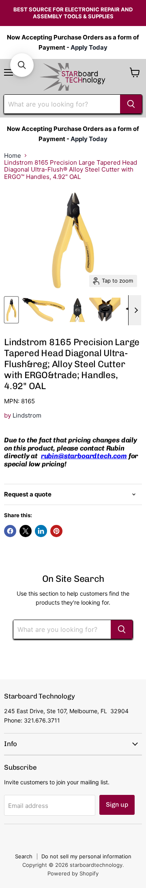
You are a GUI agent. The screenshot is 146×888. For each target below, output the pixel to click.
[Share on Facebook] (10, 531)
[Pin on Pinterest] (56, 531)
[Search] (131, 104)
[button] (22, 65)
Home (12, 155)
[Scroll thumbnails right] (134, 310)
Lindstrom (27, 415)
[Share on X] (25, 531)
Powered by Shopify (73, 873)
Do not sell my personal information (86, 856)
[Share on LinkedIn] (41, 531)
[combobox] (62, 104)
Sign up (117, 804)
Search (23, 856)
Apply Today (89, 47)
